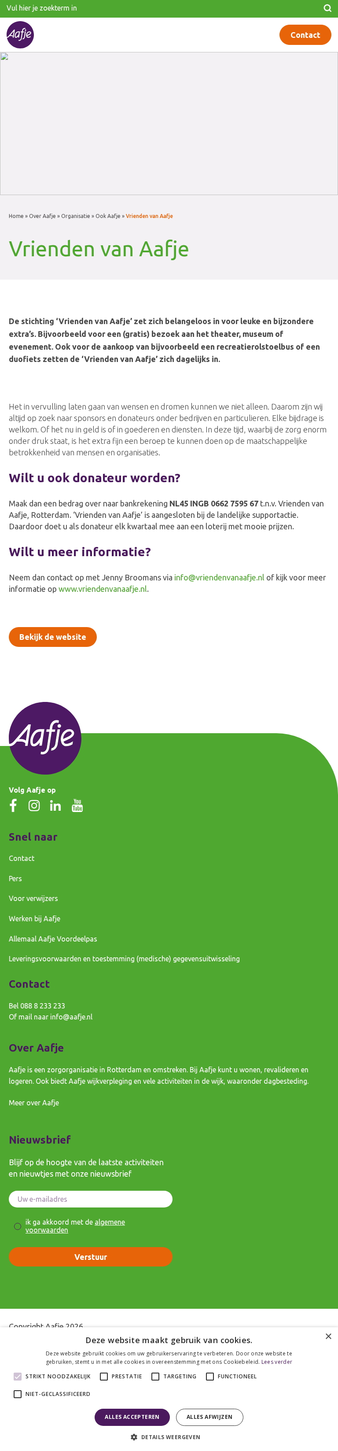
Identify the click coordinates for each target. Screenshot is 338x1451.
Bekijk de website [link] (52, 636)
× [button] (328, 1336)
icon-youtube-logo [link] (77, 805)
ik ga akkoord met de (75, 1226)
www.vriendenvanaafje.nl (103, 588)
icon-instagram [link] (34, 805)
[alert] (169, 1389)
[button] (168, 1436)
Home (16, 216)
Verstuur (90, 1256)
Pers (15, 878)
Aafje (54, 1326)
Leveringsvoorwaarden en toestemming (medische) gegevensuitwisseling (124, 959)
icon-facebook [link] (13, 805)
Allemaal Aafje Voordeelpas (53, 939)
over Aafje (42, 1103)
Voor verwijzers (33, 898)
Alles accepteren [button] (132, 1417)
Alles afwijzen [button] (210, 1417)
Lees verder (276, 1362)
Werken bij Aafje (34, 919)
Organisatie (75, 216)
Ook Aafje (108, 216)
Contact (305, 34)
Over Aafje (42, 216)
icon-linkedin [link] (55, 805)
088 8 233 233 (42, 1006)
